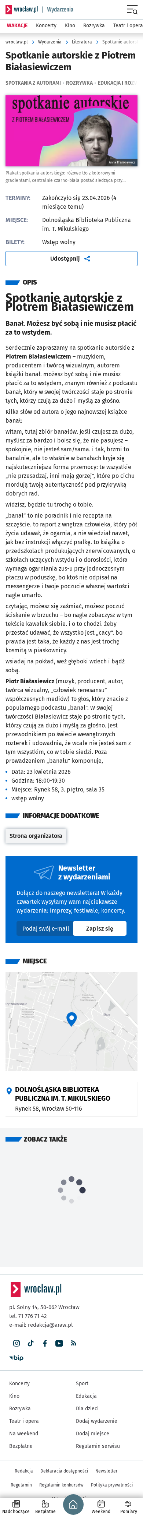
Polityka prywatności (112, 1485)
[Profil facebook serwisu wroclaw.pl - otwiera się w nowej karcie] (44, 1343)
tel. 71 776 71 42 (28, 1316)
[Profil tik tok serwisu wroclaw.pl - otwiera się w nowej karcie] (30, 1343)
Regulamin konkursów (61, 1485)
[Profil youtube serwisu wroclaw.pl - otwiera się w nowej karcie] (59, 1343)
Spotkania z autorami (33, 83)
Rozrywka (79, 83)
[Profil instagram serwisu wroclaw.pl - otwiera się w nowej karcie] (16, 1343)
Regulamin (21, 1485)
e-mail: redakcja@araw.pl (41, 1325)
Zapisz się (106, 928)
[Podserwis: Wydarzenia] (58, 9)
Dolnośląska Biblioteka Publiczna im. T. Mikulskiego (62, 1094)
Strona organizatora (38, 837)
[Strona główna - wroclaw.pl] (22, 9)
